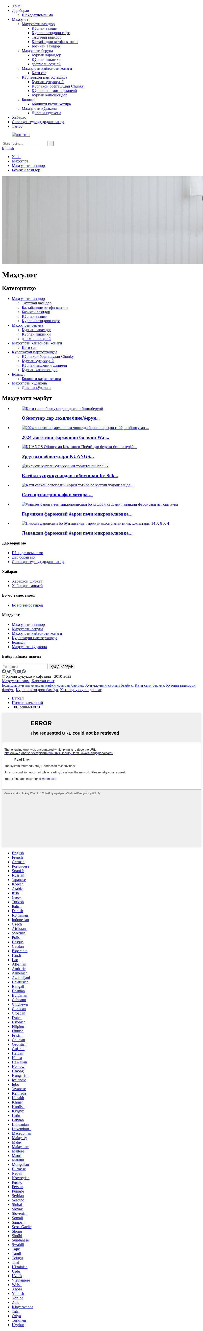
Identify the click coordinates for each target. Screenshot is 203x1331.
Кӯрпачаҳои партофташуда (44, 77)
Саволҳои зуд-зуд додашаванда (38, 122)
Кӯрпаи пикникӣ (46, 59)
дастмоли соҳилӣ (46, 64)
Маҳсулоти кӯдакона (39, 108)
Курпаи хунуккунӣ (48, 82)
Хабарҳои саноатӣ (27, 586)
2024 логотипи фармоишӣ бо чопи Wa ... (65, 437)
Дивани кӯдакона (46, 113)
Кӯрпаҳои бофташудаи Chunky (58, 86)
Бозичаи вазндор (46, 46)
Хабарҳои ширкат (27, 581)
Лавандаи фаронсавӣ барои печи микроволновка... (77, 533)
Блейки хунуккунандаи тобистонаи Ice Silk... (70, 475)
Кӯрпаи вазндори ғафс (51, 33)
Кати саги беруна (149, 685)
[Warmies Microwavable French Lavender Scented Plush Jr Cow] (100, 504)
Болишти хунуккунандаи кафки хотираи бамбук (42, 685)
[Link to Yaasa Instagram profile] (14, 672)
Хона (16, 6)
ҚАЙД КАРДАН (62, 667)
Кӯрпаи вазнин (44, 28)
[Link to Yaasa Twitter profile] (9, 672)
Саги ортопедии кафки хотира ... (57, 494)
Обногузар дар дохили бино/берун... (61, 418)
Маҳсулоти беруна (37, 50)
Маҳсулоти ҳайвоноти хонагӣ (47, 68)
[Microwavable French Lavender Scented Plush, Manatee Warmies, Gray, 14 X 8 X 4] (95, 523)
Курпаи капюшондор (49, 95)
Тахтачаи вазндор (46, 37)
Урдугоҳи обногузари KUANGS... (58, 456)
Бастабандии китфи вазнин (55, 42)
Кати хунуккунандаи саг (80, 690)
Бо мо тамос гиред (27, 605)
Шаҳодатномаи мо (37, 15)
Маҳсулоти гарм (15, 681)
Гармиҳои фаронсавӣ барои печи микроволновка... (77, 514)
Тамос (17, 126)
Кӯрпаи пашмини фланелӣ (54, 91)
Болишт (28, 99)
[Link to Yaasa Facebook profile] (4, 672)
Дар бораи (20, 10)
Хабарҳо (19, 117)
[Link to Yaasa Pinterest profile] (24, 672)
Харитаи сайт (42, 681)
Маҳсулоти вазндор (38, 24)
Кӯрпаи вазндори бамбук (37, 690)
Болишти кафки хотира (51, 104)
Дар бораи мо (23, 557)
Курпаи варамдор (46, 55)
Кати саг (39, 73)
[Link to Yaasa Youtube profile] (19, 672)
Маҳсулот (20, 19)
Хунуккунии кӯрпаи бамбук (109, 685)
